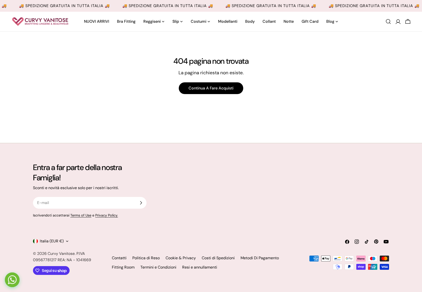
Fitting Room (123, 267)
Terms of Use (80, 215)
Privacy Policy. (106, 215)
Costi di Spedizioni (218, 257)
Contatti (119, 257)
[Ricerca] (388, 21)
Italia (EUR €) (52, 241)
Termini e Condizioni (158, 267)
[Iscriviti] (141, 203)
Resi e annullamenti (199, 267)
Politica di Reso (146, 257)
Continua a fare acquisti (211, 88)
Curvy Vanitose (61, 253)
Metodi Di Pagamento (260, 257)
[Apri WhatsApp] (12, 279)
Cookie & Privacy (181, 257)
